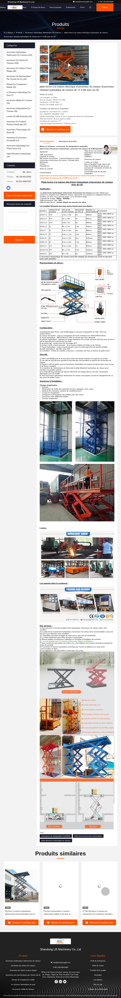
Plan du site (97, 984)
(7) (19, 93)
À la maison (8, 33)
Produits (13, 7)
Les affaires (97, 980)
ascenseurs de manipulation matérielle (55, 836)
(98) (19, 69)
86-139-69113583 (106, 2)
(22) (17, 85)
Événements (70, 7)
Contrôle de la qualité (98, 970)
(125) (19, 53)
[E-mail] (8, 187)
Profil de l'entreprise (97, 961)
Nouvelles (98, 975)
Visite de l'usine (98, 965)
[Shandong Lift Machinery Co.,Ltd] (60, 941)
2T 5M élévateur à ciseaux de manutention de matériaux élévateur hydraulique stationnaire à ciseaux (59, 913)
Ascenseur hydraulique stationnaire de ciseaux (43, 33)
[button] (44, 81)
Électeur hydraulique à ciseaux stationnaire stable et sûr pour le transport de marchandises (18, 913)
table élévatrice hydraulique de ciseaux (55, 840)
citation (105, 7)
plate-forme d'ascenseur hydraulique (88, 836)
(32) (19, 77)
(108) (17, 61)
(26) (19, 101)
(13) (17, 139)
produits (19, 33)
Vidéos (23, 7)
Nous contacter (55, 7)
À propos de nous (38, 7)
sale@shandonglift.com (84, 2)
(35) (18, 109)
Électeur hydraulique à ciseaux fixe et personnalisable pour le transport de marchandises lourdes (98, 913)
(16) (19, 116)
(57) (17, 123)
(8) (18, 131)
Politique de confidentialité (98, 989)
